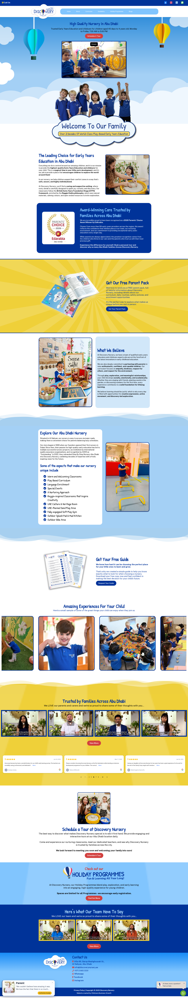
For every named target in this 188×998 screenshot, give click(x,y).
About (78, 11)
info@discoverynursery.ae (86, 967)
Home (69, 11)
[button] (28, 986)
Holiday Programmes (116, 11)
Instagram (79, 980)
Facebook (78, 977)
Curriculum (88, 11)
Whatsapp (79, 974)
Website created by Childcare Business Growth (94, 993)
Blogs (130, 11)
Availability (101, 11)
